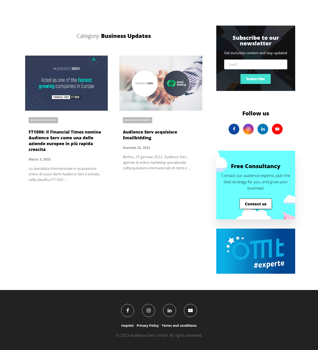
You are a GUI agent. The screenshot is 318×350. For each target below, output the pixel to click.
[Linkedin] (169, 310)
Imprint (127, 325)
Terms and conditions (179, 325)
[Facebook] (127, 310)
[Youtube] (190, 310)
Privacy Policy (148, 325)
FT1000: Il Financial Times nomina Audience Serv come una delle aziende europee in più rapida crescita (65, 140)
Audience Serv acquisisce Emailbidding (150, 134)
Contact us (256, 204)
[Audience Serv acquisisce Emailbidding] (160, 83)
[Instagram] (148, 310)
